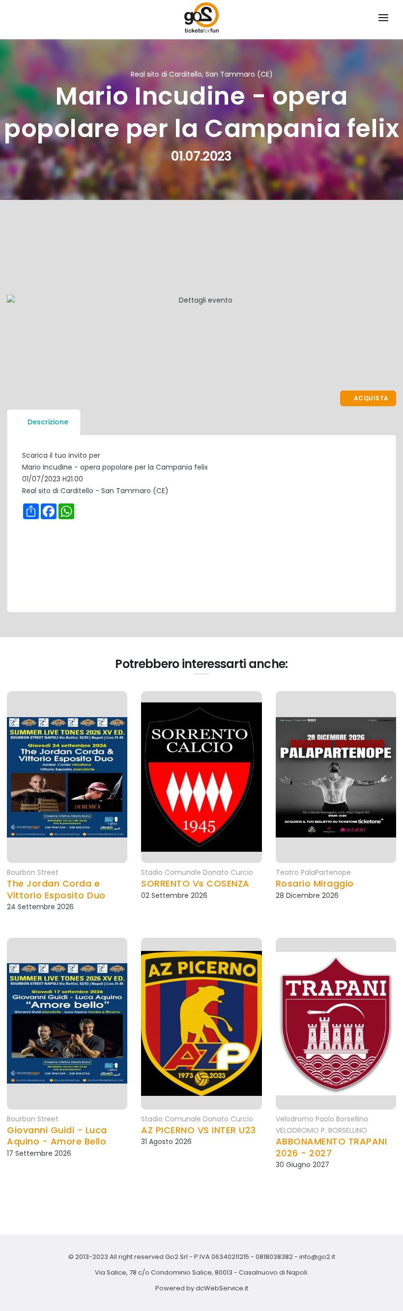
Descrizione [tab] (48, 422)
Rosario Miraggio (315, 883)
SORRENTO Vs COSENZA (195, 883)
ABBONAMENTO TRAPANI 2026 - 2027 (331, 1147)
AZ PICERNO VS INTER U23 (198, 1130)
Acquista (370, 398)
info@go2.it (317, 1256)
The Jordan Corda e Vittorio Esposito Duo (56, 889)
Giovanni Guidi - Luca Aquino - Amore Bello (57, 1136)
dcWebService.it (222, 1288)
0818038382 (274, 1256)
